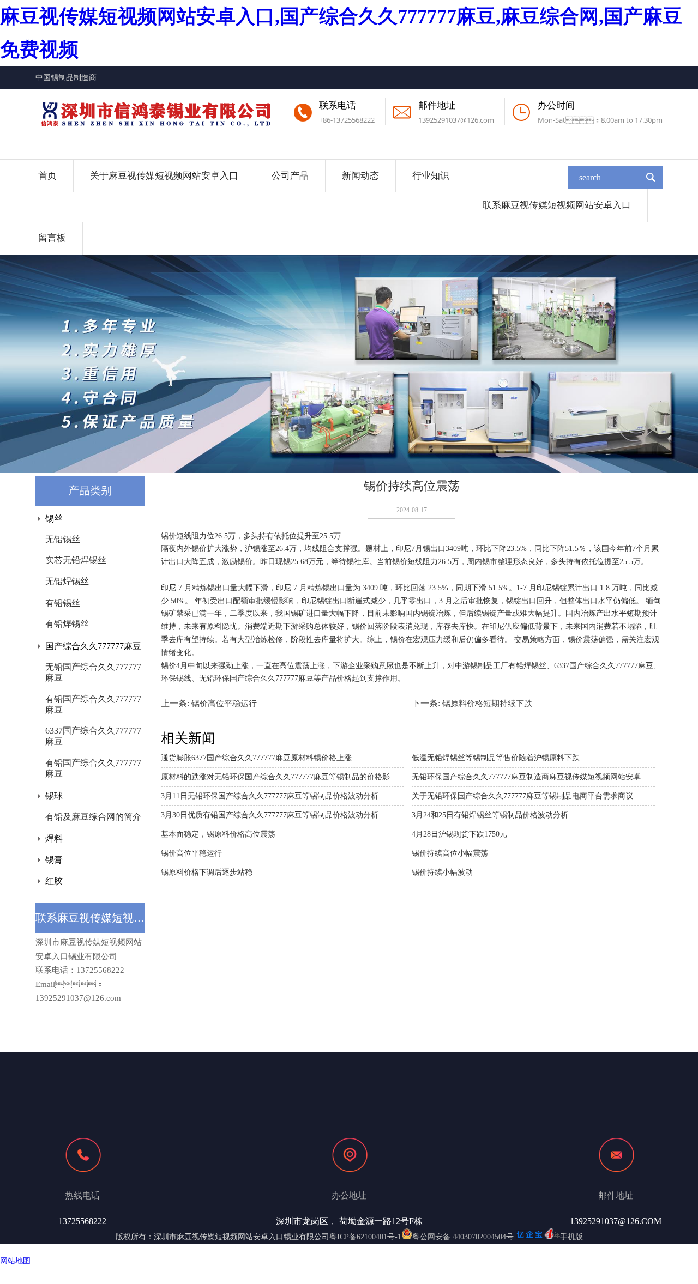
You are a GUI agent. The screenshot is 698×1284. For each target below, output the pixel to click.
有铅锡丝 (62, 603)
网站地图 (15, 1261)
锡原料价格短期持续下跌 (487, 703)
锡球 (54, 796)
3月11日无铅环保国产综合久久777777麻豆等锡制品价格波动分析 (269, 796)
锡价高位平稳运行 (224, 703)
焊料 (54, 838)
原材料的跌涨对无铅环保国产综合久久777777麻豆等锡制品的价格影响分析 (282, 777)
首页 (47, 176)
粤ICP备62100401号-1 (365, 1237)
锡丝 (54, 518)
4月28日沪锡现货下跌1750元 (459, 834)
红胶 (54, 881)
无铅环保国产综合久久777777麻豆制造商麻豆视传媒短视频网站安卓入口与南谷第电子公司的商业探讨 (533, 777)
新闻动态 (360, 176)
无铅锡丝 (62, 539)
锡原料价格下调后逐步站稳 (206, 872)
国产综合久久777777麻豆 (93, 646)
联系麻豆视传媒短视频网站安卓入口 (557, 205)
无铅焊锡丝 (67, 581)
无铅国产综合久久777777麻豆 (93, 672)
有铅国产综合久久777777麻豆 (93, 704)
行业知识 (430, 176)
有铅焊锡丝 (67, 623)
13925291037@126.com (456, 120)
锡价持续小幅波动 (442, 872)
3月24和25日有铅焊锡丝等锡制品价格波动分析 (490, 815)
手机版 (571, 1237)
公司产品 (290, 176)
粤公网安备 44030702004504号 (463, 1237)
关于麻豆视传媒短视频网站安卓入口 (164, 176)
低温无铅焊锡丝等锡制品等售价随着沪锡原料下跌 (496, 758)
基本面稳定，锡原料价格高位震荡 (218, 834)
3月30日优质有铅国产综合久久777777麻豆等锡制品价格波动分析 (269, 815)
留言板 (52, 238)
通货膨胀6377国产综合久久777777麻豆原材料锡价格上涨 (256, 758)
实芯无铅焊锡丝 (75, 560)
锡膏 (54, 859)
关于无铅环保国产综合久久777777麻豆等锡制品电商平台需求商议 (522, 796)
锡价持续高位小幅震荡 (450, 853)
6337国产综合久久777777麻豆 (93, 736)
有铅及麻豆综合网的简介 (93, 816)
